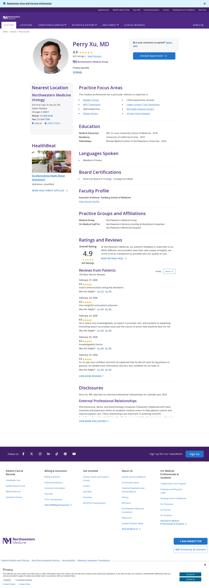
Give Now (202, 10)
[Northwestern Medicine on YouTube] (74, 454)
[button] (166, 271)
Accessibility (68, 560)
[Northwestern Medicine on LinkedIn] (48, 454)
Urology (77, 72)
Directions (53, 123)
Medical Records (13, 491)
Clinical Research (134, 25)
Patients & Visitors (83, 25)
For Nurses (165, 509)
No (106, 291)
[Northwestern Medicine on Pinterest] (65, 454)
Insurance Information (55, 488)
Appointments (103, 10)
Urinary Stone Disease (138, 113)
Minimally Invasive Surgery (140, 109)
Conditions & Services (51, 25)
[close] (204, 3)
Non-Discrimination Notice (46, 560)
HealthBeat (109, 25)
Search (197, 25)
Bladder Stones (91, 100)
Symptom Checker (14, 497)
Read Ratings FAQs (112, 258)
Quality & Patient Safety (132, 523)
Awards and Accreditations (134, 477)
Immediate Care (13, 480)
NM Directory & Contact (190, 549)
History (125, 497)
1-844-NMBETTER (191, 541)
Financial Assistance (151, 10)
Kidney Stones (90, 113)
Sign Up (194, 454)
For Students (166, 515)
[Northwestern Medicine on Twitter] (31, 454)
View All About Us (131, 529)
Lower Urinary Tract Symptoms (143, 104)
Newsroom (127, 517)
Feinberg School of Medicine (184, 10)
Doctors (9, 25)
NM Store (126, 503)
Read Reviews (94, 56)
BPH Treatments (92, 104)
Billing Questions (52, 477)
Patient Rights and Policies (15, 560)
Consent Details (9, 584)
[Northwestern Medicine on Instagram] (40, 454)
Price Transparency (53, 499)
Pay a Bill (136, 10)
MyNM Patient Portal (121, 10)
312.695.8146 (46, 115)
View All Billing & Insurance (58, 505)
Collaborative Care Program (173, 483)
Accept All (190, 574)
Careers (166, 10)
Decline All (190, 579)
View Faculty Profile (89, 201)
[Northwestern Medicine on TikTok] (57, 454)
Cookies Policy (24, 584)
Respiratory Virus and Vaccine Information (29, 3)
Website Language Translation (94, 560)
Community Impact (130, 482)
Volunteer (87, 497)
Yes (98, 291)
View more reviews (90, 376)
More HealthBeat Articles (48, 190)
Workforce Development (94, 503)
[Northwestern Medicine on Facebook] (23, 454)
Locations (26, 25)
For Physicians (166, 504)
